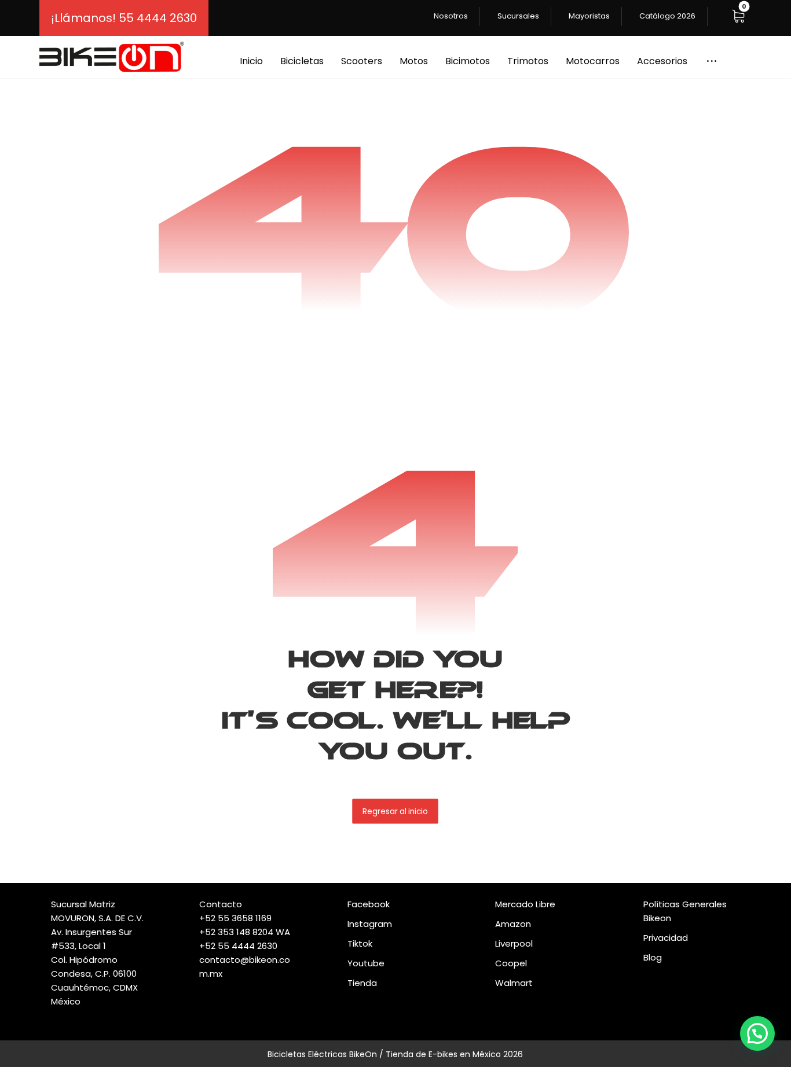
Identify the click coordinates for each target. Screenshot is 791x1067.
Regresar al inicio (396, 810)
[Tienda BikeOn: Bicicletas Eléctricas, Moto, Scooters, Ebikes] (111, 57)
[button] (738, 16)
